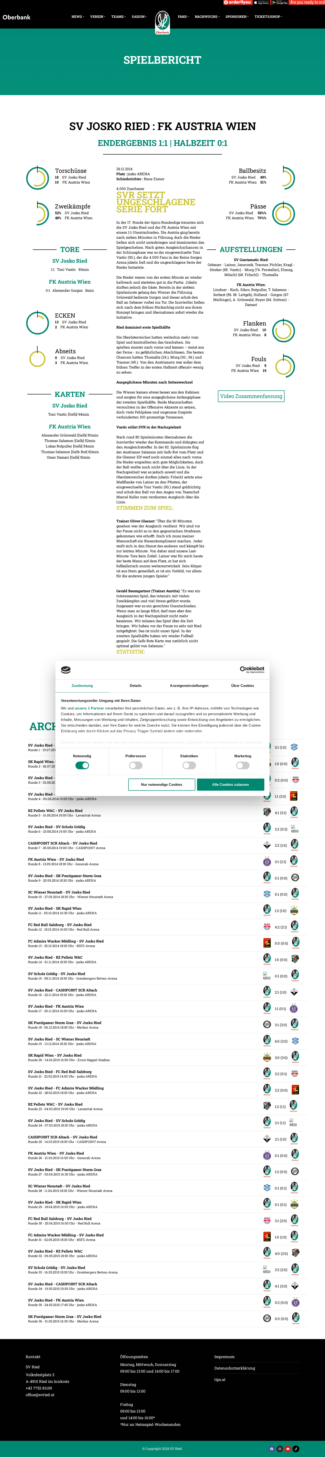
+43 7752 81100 (39, 1387)
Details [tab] (136, 686)
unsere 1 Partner (89, 708)
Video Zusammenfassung (251, 396)
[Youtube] (287, 1449)
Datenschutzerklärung (234, 1367)
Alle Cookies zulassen (230, 784)
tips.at (220, 1379)
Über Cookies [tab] (242, 686)
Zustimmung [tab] (82, 686)
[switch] (136, 765)
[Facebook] (271, 1449)
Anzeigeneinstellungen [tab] (189, 686)
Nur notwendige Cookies (161, 784)
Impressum (224, 1356)
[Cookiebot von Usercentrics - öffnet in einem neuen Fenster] (243, 670)
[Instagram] (279, 1449)
